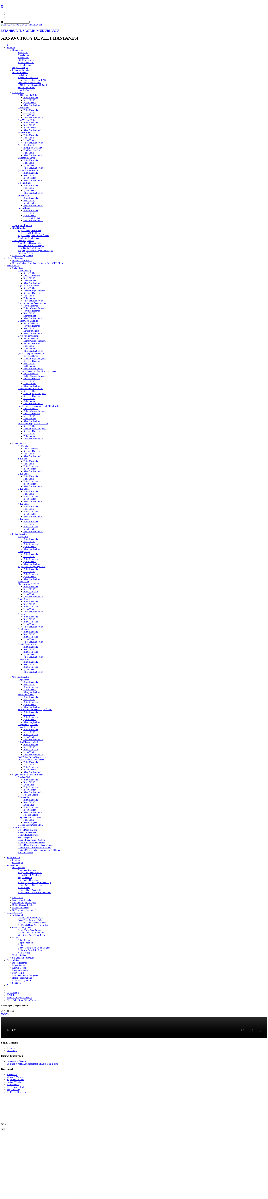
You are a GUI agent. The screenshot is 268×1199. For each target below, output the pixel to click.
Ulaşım (15, 938)
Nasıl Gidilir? (29, 100)
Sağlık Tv (16, 983)
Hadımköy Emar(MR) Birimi (31, 950)
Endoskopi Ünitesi (26, 694)
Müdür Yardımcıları (26, 87)
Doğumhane (23, 679)
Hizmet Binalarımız (15, 258)
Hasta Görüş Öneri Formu (29, 930)
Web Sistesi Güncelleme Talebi (31, 935)
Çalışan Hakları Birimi (28, 170)
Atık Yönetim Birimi (27, 120)
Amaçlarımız (23, 55)
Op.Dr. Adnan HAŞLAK (34, 80)
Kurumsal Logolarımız (22, 980)
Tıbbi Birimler (13, 265)
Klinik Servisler (19, 443)
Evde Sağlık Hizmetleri (28, 880)
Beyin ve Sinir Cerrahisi (28, 336)
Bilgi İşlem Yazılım (31, 150)
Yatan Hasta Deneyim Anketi (31, 920)
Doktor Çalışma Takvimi (23, 905)
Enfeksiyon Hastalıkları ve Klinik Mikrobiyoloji (39, 406)
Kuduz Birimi (24, 659)
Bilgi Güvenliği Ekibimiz (29, 233)
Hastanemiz (17, 50)
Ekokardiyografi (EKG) (28, 584)
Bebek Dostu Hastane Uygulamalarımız (35, 845)
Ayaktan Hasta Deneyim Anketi (32, 922)
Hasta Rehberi (18, 867)
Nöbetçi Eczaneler (20, 907)
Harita (20, 945)
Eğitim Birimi (24, 208)
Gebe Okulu (23, 797)
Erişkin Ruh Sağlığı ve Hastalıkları (33, 423)
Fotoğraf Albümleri (20, 970)
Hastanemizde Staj (31, 218)
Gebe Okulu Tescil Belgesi (30, 248)
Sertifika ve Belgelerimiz (23, 240)
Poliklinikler (17, 268)
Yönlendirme (12, 865)
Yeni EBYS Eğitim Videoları (19, 997)
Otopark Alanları (25, 943)
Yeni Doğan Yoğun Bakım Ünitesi (33, 757)
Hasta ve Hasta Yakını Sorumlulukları (34, 892)
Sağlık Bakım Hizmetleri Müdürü (32, 85)
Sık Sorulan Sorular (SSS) (23, 958)
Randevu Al (17, 897)
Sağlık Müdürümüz (20, 70)
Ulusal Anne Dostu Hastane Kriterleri (34, 847)
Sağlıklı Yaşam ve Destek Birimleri (27, 775)
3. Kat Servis (23, 489)
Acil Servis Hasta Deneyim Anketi (33, 925)
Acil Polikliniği (24, 270)
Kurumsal (11, 47)
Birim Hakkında (30, 97)
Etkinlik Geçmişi (19, 968)
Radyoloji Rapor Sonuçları (24, 902)
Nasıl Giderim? (24, 953)
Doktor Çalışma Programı (34, 291)
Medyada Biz (18, 973)
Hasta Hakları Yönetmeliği (29, 890)
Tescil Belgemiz (25, 837)
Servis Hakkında (30, 273)
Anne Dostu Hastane (27, 832)
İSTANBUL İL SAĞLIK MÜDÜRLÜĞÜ (30, 30)
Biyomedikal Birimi (26, 158)
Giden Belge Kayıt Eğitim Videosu (22, 1000)
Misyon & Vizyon (20, 67)
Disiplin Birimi (24, 183)
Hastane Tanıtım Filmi (22, 978)
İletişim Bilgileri (30, 822)
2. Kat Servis (23, 474)
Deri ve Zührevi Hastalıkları (30, 388)
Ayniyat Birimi (24, 133)
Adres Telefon (24, 940)
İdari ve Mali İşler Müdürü (29, 82)
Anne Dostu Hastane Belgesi (30, 243)
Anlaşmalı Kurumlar (27, 870)
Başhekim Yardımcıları (28, 77)
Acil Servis (23, 446)
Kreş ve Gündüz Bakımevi (29, 817)
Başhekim (22, 75)
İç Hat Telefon (29, 102)
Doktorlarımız (29, 280)
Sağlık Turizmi (13, 857)
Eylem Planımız (25, 65)
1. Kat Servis (23, 459)
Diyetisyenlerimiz (31, 331)
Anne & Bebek (19, 827)
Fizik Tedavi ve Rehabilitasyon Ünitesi (35, 709)
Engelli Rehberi (25, 877)
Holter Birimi (24, 599)
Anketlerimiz (18, 915)
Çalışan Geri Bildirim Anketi (30, 917)
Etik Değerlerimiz (26, 60)
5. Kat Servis (23, 519)
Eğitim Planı (28, 785)
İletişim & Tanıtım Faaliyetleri (25, 975)
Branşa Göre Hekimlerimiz (30, 872)
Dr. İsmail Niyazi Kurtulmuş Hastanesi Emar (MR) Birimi (37, 263)
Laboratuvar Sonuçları (22, 900)
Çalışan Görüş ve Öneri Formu (31, 933)
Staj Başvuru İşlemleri (22, 225)
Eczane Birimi (24, 195)
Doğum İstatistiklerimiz (28, 835)
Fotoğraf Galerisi (30, 795)
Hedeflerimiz (23, 57)
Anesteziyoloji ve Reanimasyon (32, 303)
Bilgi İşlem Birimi (26, 145)
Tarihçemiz (23, 52)
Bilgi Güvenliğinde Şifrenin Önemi (33, 235)
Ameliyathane (24, 551)
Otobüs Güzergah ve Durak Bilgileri (34, 948)
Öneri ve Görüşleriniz (21, 927)
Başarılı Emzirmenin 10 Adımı (31, 840)
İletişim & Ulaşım (14, 912)
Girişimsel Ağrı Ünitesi (28, 724)
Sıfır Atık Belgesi (25, 253)
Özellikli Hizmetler (20, 677)
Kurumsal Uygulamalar (22, 255)
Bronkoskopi (23, 581)
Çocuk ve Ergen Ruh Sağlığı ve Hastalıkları (37, 371)
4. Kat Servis (23, 504)
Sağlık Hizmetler (19, 534)
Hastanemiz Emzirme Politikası (31, 842)
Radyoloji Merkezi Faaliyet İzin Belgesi (35, 250)
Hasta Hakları (24, 887)
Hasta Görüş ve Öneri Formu (31, 885)
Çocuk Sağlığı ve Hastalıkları (31, 353)
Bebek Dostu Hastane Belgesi (31, 245)
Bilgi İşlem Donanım (32, 148)
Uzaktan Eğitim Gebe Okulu (30, 825)
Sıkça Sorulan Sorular (33, 105)
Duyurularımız (18, 965)
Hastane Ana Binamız (22, 260)
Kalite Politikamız (26, 62)
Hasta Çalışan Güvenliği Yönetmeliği (34, 882)
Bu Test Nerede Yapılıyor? (29, 875)
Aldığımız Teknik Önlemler (30, 238)
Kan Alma (22, 614)
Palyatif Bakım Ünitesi (28, 742)
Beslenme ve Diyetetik (28, 321)
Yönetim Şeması (25, 90)
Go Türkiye (17, 862)
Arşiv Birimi (23, 107)
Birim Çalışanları (30, 466)
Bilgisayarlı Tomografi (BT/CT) (32, 566)
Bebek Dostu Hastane (27, 830)
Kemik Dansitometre (27, 644)
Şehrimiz (16, 860)
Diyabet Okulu (24, 777)
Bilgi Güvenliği (19, 228)
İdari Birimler (18, 92)
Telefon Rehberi (19, 955)
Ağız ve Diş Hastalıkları (28, 285)
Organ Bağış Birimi (26, 727)
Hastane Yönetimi (20, 72)
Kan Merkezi (23, 629)
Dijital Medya (13, 960)
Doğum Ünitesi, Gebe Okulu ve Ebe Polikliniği (39, 850)
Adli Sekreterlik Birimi (28, 95)
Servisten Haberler (31, 275)
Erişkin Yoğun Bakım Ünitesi (31, 759)
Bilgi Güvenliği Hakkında (29, 230)
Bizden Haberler (19, 963)
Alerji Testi (23, 536)
